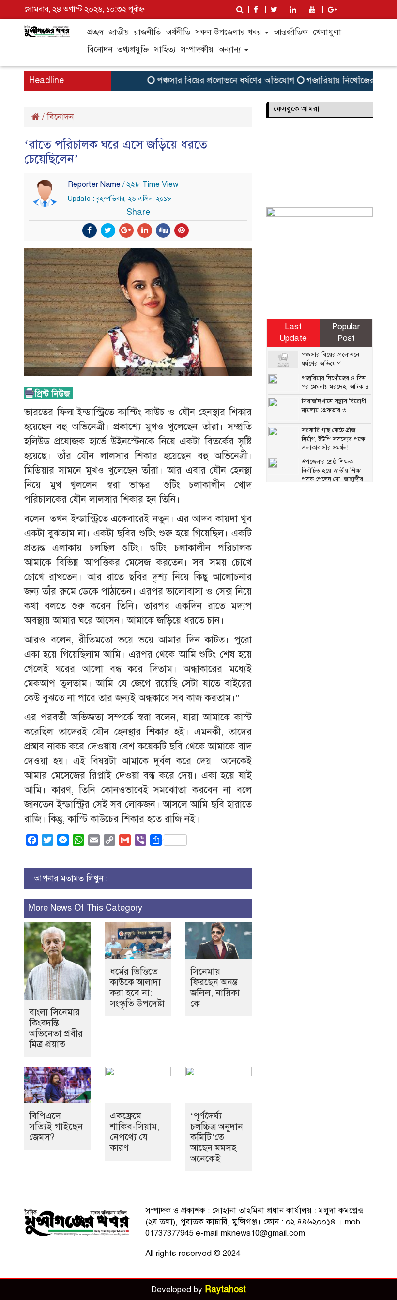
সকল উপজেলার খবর (229, 32)
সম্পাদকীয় (197, 50)
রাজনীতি (147, 32)
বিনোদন (99, 50)
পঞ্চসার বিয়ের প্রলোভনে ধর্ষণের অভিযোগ (214, 80)
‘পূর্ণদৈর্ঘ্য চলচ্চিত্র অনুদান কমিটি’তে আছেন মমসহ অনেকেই (216, 1137)
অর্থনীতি (178, 32)
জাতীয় (118, 32)
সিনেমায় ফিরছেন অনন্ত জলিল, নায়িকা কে (215, 987)
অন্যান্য (231, 50)
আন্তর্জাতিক (291, 32)
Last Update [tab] (293, 332)
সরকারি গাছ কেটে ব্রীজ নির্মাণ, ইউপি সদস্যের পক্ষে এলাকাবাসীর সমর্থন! (333, 439)
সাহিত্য (165, 50)
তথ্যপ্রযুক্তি (133, 50)
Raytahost (225, 1289)
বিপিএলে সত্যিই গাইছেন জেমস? (56, 1126)
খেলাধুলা (327, 32)
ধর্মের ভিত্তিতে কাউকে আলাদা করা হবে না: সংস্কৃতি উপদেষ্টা (137, 987)
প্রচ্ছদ (95, 32)
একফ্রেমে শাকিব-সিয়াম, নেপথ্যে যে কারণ (134, 1131)
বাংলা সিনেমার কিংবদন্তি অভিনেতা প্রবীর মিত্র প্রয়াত (56, 1028)
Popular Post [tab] (346, 332)
